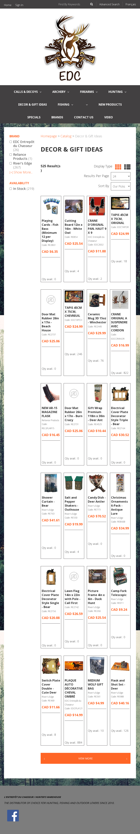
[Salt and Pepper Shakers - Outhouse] (74, 483)
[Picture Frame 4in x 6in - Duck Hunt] (97, 576)
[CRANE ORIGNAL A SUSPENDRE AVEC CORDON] (120, 300)
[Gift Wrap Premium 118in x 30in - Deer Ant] (97, 393)
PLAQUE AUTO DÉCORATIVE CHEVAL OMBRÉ (74, 688)
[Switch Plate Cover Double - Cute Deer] (51, 666)
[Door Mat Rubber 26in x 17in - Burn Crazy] (74, 393)
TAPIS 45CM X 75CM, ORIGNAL (119, 219)
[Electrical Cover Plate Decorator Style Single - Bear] (51, 576)
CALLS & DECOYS (26, 92)
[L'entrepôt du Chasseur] (70, 47)
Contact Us (83, 117)
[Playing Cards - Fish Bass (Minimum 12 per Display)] (51, 206)
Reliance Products (22, 156)
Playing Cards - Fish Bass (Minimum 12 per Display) (50, 231)
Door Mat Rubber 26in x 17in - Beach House (50, 322)
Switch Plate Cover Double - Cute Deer (51, 686)
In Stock (23, 189)
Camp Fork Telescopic (119, 593)
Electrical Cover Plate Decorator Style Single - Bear (50, 599)
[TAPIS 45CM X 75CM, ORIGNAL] (120, 203)
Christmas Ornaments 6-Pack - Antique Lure (119, 506)
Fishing (63, 104)
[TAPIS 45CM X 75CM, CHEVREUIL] (74, 296)
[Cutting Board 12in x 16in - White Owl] (74, 206)
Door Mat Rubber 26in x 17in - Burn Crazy (73, 414)
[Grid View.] (117, 167)
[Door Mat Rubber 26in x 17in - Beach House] (51, 300)
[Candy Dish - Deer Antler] (97, 483)
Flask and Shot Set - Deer (118, 684)
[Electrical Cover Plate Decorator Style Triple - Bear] (120, 393)
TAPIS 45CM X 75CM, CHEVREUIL (73, 312)
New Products (110, 104)
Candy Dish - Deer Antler (97, 500)
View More (85, 758)
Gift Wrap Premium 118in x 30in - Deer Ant (96, 414)
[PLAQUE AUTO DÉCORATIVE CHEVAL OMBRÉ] (74, 666)
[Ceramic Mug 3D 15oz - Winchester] (97, 300)
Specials (33, 117)
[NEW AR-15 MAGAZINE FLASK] (51, 393)
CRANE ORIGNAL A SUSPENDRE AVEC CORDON (119, 322)
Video (108, 117)
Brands (57, 117)
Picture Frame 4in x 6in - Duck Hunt (96, 597)
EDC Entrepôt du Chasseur (23, 146)
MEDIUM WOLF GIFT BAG (95, 684)
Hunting (115, 92)
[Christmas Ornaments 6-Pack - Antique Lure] (120, 483)
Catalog (66, 136)
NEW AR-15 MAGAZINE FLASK (49, 412)
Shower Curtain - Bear (48, 502)
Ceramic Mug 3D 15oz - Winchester (97, 318)
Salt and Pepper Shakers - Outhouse (72, 504)
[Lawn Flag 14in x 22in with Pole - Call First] (74, 576)
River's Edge (22, 165)
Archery (58, 92)
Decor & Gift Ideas (32, 104)
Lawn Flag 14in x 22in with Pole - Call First (72, 597)
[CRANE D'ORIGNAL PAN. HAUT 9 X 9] (97, 206)
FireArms (87, 92)
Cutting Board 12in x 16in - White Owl (73, 227)
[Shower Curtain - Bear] (51, 483)
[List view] (126, 167)
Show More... (20, 172)
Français (131, 4)
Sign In (19, 5)
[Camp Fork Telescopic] (120, 576)
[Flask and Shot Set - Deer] (120, 666)
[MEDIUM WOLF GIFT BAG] (97, 666)
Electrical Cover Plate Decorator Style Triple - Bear (119, 416)
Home (7, 5)
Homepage (49, 136)
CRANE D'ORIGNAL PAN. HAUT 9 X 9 (97, 227)
